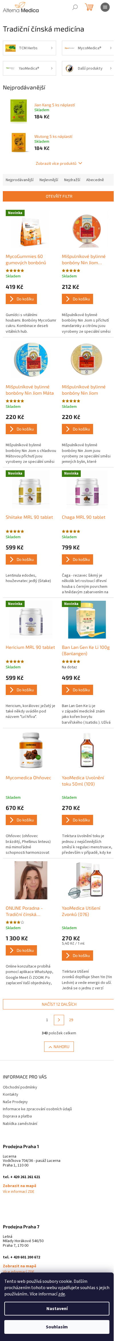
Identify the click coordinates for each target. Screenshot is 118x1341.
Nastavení (57, 1308)
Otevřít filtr (59, 196)
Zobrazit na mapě (19, 1186)
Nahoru (61, 1046)
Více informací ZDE (18, 1192)
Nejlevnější (49, 180)
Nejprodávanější (20, 180)
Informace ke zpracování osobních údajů (37, 1109)
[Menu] (105, 7)
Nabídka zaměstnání (20, 1124)
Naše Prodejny (15, 1102)
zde (61, 1294)
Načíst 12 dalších (59, 1004)
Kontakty (10, 1094)
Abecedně (95, 180)
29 (71, 1020)
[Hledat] (75, 7)
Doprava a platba (17, 1116)
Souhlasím (57, 1327)
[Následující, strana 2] (59, 1020)
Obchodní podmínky (20, 1087)
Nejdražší (72, 180)
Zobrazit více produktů (56, 163)
